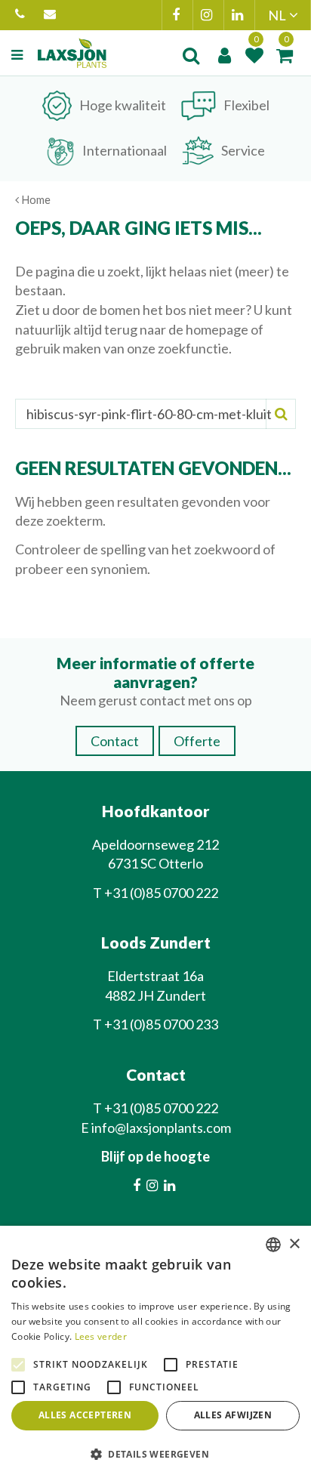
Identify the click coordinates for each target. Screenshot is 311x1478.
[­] (19, 55)
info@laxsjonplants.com (52, 15)
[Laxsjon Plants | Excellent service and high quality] (72, 53)
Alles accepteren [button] (84, 1415)
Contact (115, 741)
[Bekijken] (284, 55)
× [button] (294, 1244)
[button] (155, 1453)
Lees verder (101, 1336)
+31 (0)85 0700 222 (22, 15)
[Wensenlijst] (254, 55)
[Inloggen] (224, 55)
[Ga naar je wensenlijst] (254, 55)
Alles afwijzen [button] (233, 1415)
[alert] (155, 1352)
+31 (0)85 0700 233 (161, 1024)
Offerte (197, 741)
